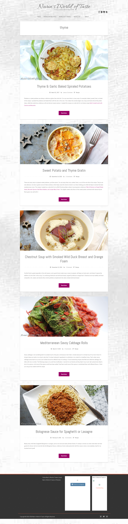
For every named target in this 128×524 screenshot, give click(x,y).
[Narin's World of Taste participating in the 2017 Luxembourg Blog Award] (99, 484)
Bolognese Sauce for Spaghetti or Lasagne (64, 431)
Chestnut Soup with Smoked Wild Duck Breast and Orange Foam (64, 259)
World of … (78, 17)
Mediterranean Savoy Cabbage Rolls (64, 343)
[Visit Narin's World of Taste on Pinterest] (101, 12)
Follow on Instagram (79, 484)
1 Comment (69, 267)
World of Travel (65, 17)
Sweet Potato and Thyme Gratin (64, 170)
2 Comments (69, 176)
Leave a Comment (68, 92)
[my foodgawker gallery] (99, 481)
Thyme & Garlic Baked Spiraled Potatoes (64, 86)
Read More (64, 113)
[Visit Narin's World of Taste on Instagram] (104, 12)
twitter (104, 516)
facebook (101, 516)
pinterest (107, 516)
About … (88, 17)
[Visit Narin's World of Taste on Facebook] (99, 12)
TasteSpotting (99, 488)
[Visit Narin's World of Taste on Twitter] (107, 12)
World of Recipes (50, 17)
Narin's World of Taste (64, 7)
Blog (39, 17)
